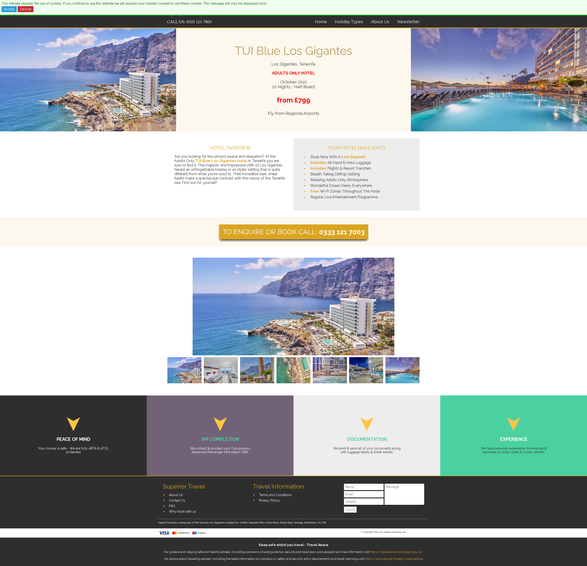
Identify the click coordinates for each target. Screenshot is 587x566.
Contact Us (177, 500)
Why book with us (182, 511)
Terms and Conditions (275, 495)
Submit (350, 509)
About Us (380, 21)
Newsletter (408, 21)
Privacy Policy (269, 500)
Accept (9, 9)
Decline (25, 9)
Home (321, 21)
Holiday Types (349, 21)
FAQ (172, 506)
